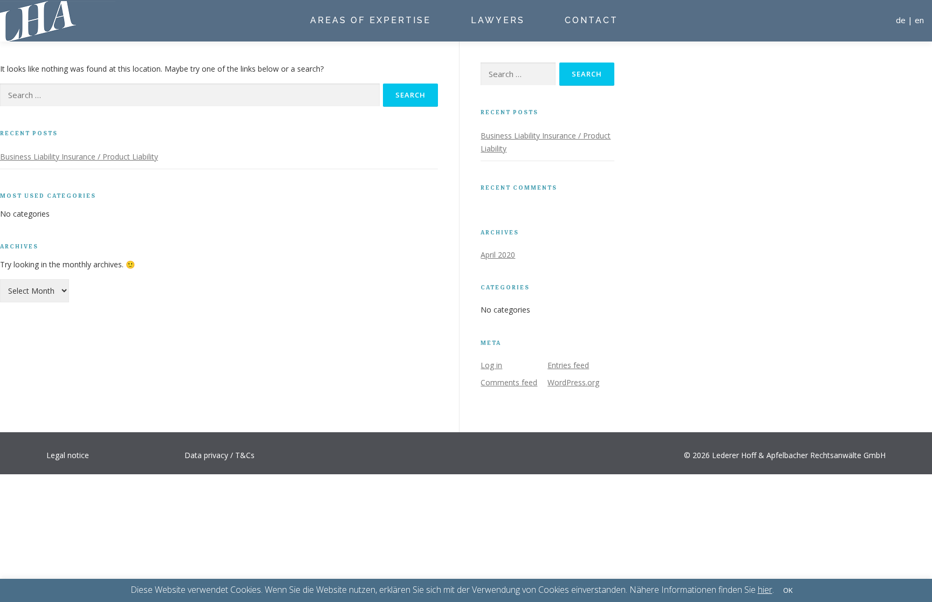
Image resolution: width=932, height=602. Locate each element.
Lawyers (498, 20)
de (901, 20)
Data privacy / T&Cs (219, 455)
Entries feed (568, 365)
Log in (491, 365)
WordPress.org (573, 382)
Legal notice (67, 455)
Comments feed (509, 382)
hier (765, 590)
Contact (591, 20)
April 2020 (498, 255)
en (919, 20)
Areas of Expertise (370, 20)
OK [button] (788, 590)
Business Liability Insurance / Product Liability (79, 156)
